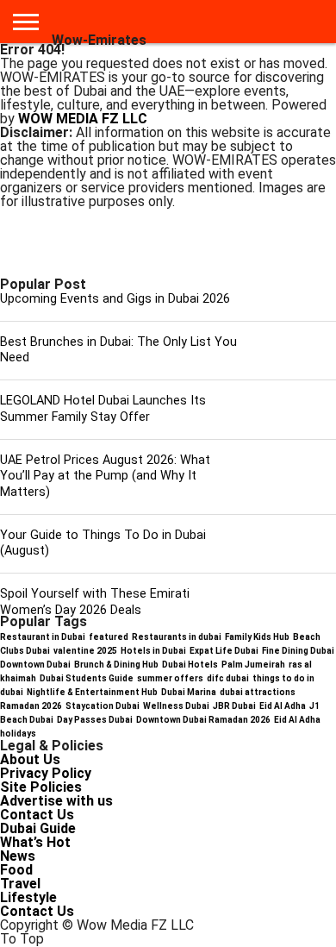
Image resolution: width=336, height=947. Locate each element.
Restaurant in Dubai (42, 637)
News (17, 856)
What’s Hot (35, 842)
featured (108, 637)
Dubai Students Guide (87, 678)
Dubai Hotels (190, 664)
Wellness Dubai (176, 706)
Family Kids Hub (257, 637)
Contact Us (37, 814)
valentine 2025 (85, 650)
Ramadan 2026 (31, 706)
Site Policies (41, 787)
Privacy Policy (45, 773)
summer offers (170, 678)
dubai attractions (258, 692)
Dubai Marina (188, 692)
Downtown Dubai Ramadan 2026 (203, 719)
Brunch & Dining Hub (116, 664)
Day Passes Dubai (95, 719)
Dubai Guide (38, 828)
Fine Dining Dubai (298, 650)
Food (16, 870)
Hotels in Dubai (153, 650)
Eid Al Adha (282, 706)
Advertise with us (56, 801)
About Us (30, 759)
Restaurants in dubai (176, 637)
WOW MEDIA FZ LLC (82, 118)
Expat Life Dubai (224, 650)
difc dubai (228, 678)
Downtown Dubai (35, 664)
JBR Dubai (234, 706)
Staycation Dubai (102, 706)
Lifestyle (28, 897)
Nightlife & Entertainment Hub (92, 692)
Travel (20, 883)
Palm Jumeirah (253, 664)
